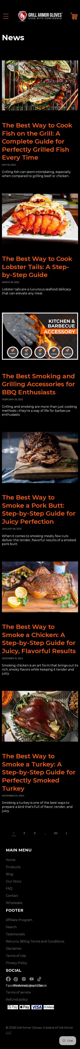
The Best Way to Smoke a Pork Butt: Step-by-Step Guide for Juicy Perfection (39, 509)
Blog (9, 874)
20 (55, 833)
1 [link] (13, 833)
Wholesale (14, 903)
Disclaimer (14, 948)
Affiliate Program (19, 920)
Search (11, 927)
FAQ (9, 888)
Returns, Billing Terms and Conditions (35, 941)
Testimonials (15, 934)
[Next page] (66, 833)
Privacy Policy (16, 963)
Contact (12, 896)
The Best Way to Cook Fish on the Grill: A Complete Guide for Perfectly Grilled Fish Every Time (37, 141)
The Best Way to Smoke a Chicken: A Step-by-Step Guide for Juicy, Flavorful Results (39, 639)
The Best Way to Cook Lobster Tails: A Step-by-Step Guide (37, 267)
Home (10, 860)
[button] (6, 16)
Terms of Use (16, 956)
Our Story (13, 881)
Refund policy (17, 999)
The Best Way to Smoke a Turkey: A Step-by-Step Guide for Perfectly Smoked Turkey (39, 772)
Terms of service (18, 992)
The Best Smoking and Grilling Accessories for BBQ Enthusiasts (38, 384)
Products (13, 867)
